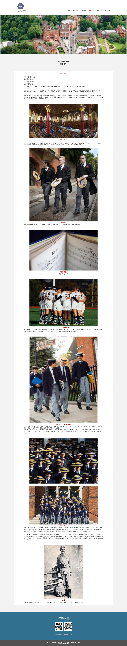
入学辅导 (83, 10)
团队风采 (75, 10)
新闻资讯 (99, 10)
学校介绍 (91, 10)
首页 (69, 10)
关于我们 (107, 10)
